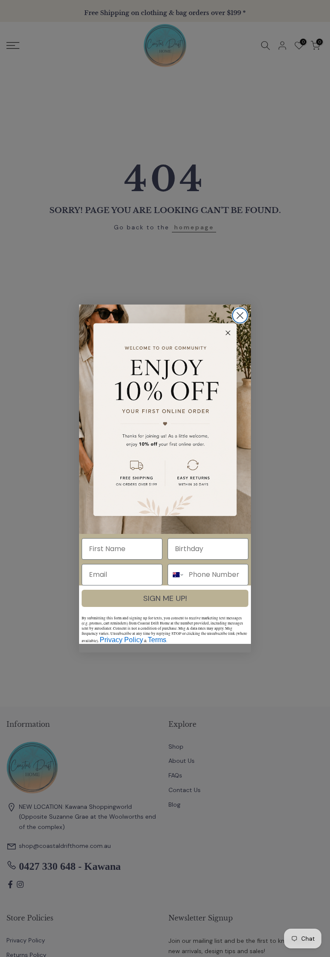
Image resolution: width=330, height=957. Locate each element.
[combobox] (176, 574)
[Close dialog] (240, 315)
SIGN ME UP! (165, 598)
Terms (157, 639)
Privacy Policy (121, 639)
